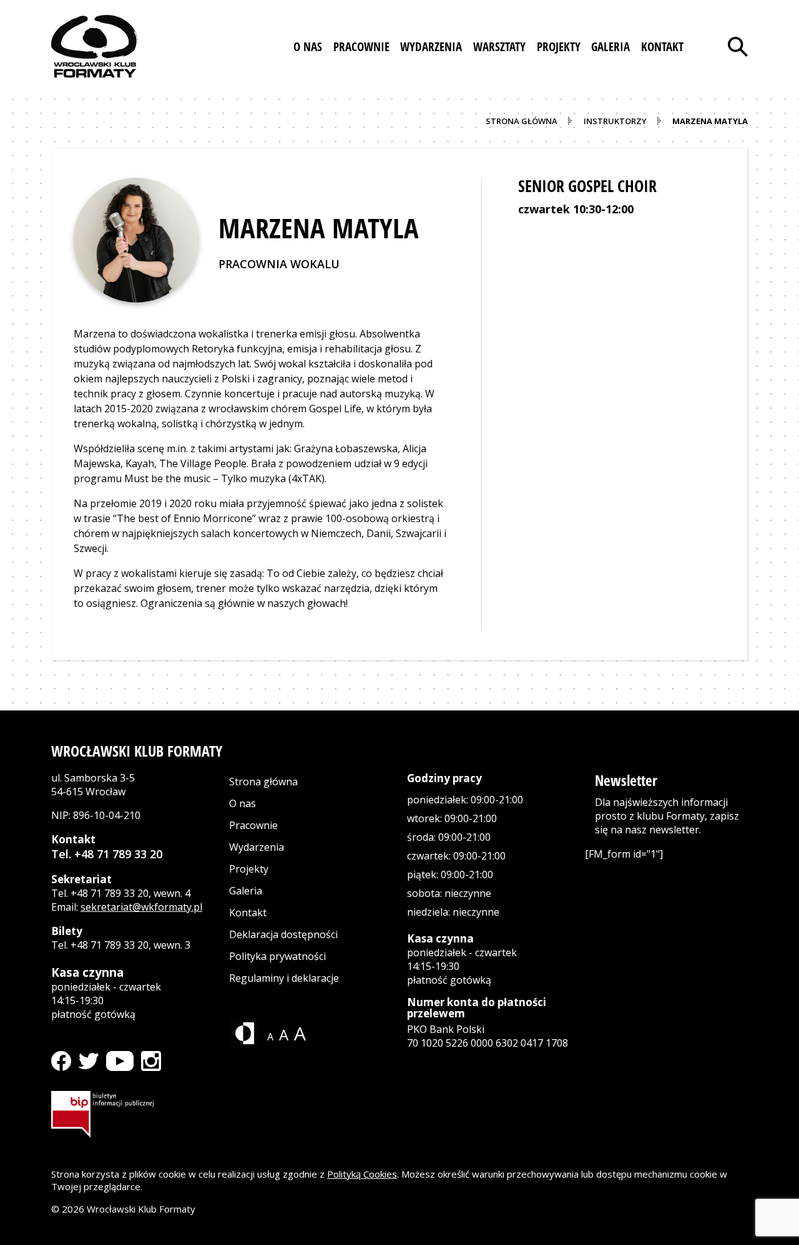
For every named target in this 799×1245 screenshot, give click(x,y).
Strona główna (263, 781)
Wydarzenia (256, 847)
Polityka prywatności (277, 956)
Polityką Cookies (362, 1174)
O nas (242, 803)
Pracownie (253, 825)
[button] (307, 47)
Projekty (248, 869)
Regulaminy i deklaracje (284, 978)
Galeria (245, 891)
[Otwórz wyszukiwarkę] (738, 47)
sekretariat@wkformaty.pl (141, 907)
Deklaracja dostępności (283, 934)
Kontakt (248, 912)
